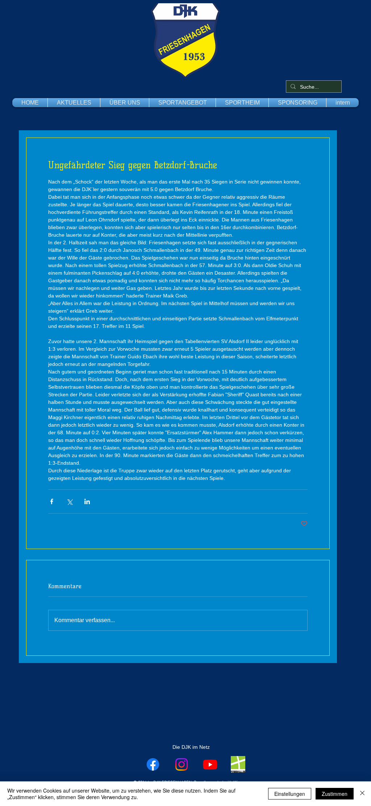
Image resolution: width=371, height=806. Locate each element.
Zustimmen (334, 793)
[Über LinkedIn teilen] (87, 501)
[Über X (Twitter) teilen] (69, 501)
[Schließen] (362, 793)
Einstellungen (289, 793)
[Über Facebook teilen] (51, 501)
